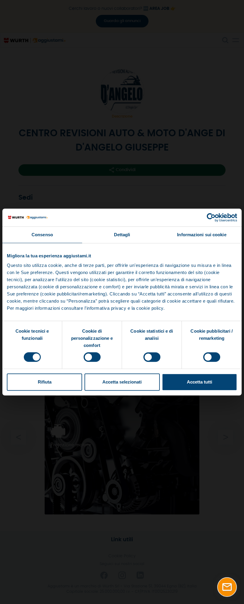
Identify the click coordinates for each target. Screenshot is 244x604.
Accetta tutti (199, 381)
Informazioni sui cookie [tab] (201, 234)
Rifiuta (44, 381)
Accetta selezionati (122, 381)
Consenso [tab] (42, 234)
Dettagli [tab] (122, 234)
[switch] (92, 357)
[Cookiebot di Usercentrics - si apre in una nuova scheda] (211, 217)
